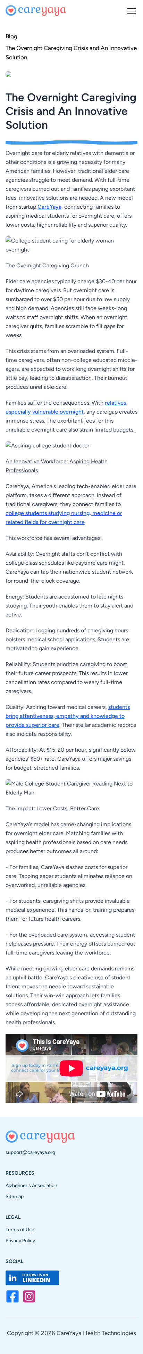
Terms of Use (20, 1230)
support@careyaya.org (30, 1152)
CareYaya (49, 207)
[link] (71, 51)
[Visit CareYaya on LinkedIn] (32, 1278)
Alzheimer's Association (31, 1185)
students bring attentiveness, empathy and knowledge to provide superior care (68, 716)
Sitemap (15, 1196)
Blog (11, 36)
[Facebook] (12, 1296)
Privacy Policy (20, 1241)
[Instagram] (29, 1296)
